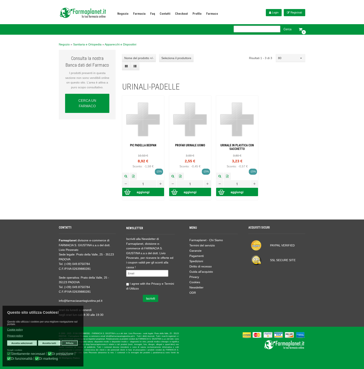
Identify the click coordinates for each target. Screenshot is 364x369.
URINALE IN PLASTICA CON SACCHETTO (237, 147)
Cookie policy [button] (15, 329)
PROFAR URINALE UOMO (190, 145)
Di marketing (48, 358)
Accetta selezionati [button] (21, 343)
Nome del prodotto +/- (139, 58)
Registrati (296, 12)
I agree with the (150, 286)
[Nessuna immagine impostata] (125, 176)
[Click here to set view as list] (135, 66)
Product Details (133, 176)
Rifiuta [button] (69, 343)
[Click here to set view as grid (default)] (126, 66)
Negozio (64, 44)
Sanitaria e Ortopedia (87, 44)
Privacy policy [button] (15, 335)
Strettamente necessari (28, 354)
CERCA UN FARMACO (87, 103)
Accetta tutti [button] (49, 343)
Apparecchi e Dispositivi (120, 44)
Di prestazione (63, 354)
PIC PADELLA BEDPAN (143, 145)
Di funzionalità (21, 358)
